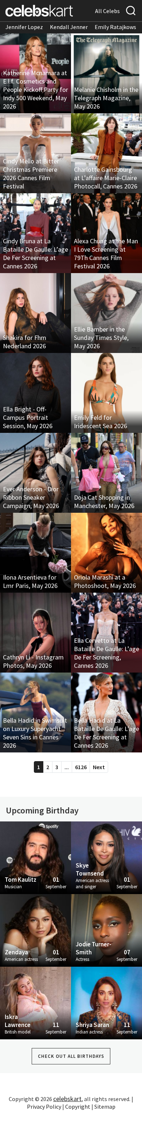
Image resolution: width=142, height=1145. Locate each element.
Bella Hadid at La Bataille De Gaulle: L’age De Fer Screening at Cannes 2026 (106, 733)
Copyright (77, 1106)
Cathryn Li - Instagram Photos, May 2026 (33, 661)
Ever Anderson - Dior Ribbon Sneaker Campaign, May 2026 (31, 497)
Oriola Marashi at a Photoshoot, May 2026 (105, 581)
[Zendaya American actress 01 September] (35, 929)
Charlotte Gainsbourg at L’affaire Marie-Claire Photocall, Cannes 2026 (105, 177)
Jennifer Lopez (24, 27)
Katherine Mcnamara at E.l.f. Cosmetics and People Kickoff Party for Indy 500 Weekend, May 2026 (35, 89)
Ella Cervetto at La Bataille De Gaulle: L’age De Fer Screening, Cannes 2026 (106, 653)
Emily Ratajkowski (118, 27)
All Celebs (107, 11)
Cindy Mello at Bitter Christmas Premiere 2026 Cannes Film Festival (31, 173)
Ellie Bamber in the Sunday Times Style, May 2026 (101, 337)
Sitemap (104, 1106)
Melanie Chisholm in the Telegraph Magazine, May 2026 (106, 97)
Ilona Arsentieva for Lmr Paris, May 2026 (30, 581)
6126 (81, 767)
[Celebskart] (39, 10)
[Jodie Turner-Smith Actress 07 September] (106, 929)
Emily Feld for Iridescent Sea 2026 (100, 421)
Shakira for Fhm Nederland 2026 (24, 341)
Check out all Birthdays (71, 1056)
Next (99, 767)
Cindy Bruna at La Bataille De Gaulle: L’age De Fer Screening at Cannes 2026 (35, 253)
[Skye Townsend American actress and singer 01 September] (106, 857)
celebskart (67, 1099)
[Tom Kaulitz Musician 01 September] (35, 857)
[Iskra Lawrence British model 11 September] (35, 1002)
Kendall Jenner (69, 27)
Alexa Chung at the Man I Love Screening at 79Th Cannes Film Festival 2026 (106, 253)
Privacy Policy (44, 1106)
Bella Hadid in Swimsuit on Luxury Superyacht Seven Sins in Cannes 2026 (35, 733)
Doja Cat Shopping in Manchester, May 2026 (104, 501)
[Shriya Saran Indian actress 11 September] (106, 1002)
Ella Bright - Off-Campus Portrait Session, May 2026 (27, 417)
